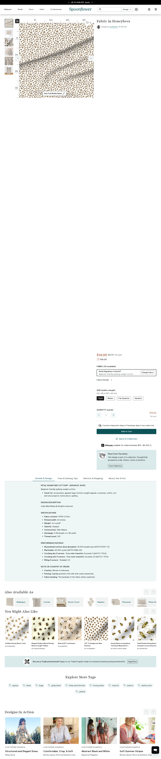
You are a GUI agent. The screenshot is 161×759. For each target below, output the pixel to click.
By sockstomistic (142, 648)
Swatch (138, 398)
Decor (31, 9)
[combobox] (127, 9)
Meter (110, 398)
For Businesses (56, 9)
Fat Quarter (123, 398)
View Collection (115, 466)
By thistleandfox (10, 646)
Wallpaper (8, 9)
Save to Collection (126, 438)
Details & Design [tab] (43, 478)
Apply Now (132, 662)
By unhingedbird (89, 648)
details (87, 2)
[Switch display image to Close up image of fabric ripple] (9, 61)
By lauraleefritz (62, 646)
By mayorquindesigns (38, 648)
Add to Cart (126, 431)
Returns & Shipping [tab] (93, 478)
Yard (100, 398)
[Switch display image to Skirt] (9, 51)
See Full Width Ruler (54, 93)
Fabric (42, 9)
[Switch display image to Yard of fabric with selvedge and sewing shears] (9, 32)
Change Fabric (147, 372)
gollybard (114, 27)
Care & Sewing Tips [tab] (68, 478)
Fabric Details (105, 379)
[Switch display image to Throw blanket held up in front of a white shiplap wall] (9, 70)
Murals (20, 9)
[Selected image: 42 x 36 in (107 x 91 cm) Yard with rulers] (9, 23)
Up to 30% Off (77, 2)
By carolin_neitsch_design (119, 648)
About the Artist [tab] (117, 478)
